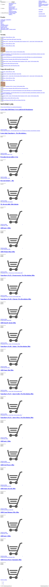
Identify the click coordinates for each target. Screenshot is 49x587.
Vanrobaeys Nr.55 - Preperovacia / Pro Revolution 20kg (17, 275)
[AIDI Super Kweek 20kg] (5, 486)
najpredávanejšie (42, 13)
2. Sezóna (2, 8)
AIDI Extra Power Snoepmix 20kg (21, 59)
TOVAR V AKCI (3, 26)
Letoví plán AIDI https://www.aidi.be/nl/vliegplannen (32, 57)
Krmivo (1, 21)
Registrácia (45, 5)
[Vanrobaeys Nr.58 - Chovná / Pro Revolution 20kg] (2, 51)
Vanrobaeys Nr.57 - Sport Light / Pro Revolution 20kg (32, 41)
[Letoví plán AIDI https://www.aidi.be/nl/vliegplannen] (11, 57)
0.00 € (40, 6)
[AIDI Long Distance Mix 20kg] (6, 100)
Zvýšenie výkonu (12, 13)
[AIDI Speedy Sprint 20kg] (5, 39)
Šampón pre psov (3, 27)
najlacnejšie (41, 9)
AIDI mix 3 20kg (11, 43)
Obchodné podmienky (43, 2)
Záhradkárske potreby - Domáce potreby (8, 29)
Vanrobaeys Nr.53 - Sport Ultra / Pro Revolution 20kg (16, 417)
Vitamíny (2, 23)
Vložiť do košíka (3, 129)
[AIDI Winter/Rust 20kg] (5, 65)
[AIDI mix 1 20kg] (4, 37)
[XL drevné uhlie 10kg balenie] (6, 201)
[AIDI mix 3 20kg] (4, 43)
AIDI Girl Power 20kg (14, 97)
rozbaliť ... (11, 5)
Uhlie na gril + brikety (4, 28)
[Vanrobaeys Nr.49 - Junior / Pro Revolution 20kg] (10, 61)
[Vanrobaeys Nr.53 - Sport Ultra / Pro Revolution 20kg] (11, 415)
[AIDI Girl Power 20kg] (5, 97)
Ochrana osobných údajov (44, 4)
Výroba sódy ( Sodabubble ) (5, 19)
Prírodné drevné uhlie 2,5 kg (9, 157)
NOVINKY (2, 20)
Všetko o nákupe (42, 0)
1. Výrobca (3, 4)
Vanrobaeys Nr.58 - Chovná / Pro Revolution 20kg (15, 51)
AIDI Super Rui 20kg (14, 63)
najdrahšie (40, 11)
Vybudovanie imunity (13, 12)
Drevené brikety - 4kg (7, 180)
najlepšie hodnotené (42, 15)
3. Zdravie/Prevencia (4, 12)
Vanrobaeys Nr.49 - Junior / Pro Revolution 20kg (29, 61)
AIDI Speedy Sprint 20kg (16, 39)
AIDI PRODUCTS (12, 3)
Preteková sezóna (12, 6)
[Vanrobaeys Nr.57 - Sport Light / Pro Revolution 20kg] (11, 41)
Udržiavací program (12, 11)
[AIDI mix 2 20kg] (4, 45)
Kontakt (40, 3)
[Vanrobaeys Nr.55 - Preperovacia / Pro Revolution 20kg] (11, 272)
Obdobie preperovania (13, 8)
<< (3, 581)
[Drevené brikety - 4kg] (5, 178)
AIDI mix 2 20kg (11, 45)
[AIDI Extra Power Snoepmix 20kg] (7, 59)
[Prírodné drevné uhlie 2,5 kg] (6, 154)
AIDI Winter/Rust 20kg (15, 65)
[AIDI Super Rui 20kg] (5, 63)
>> (3, 583)
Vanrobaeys (11, 4)
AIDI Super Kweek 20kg (7, 488)
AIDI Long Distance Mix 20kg (19, 100)
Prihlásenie (41, 5)
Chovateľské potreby (4, 25)
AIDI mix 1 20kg (11, 37)
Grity (1, 22)
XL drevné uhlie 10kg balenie (9, 204)
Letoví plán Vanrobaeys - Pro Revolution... (13, 133)
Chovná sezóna (12, 7)
